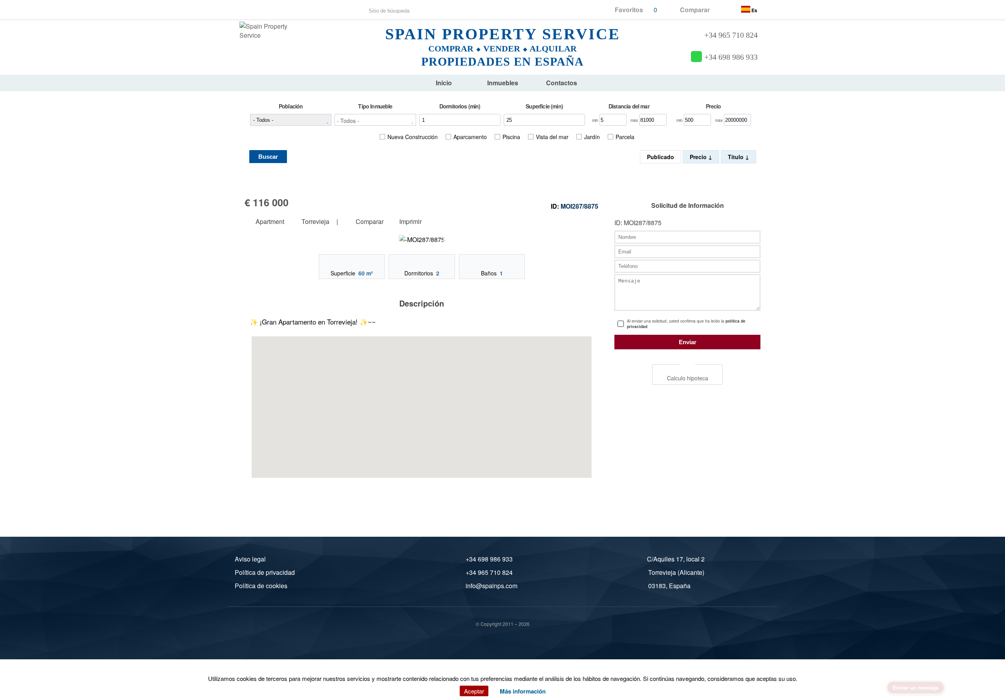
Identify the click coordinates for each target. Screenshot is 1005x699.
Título (736, 157)
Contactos (561, 82)
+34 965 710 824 (731, 35)
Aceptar (474, 691)
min (595, 120)
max (634, 120)
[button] (375, 120)
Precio (699, 157)
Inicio (444, 82)
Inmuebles (502, 82)
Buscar (268, 156)
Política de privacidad (265, 572)
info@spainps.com (491, 585)
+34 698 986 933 (731, 57)
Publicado (660, 157)
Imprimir (410, 221)
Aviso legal (250, 558)
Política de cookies (261, 585)
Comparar (368, 221)
